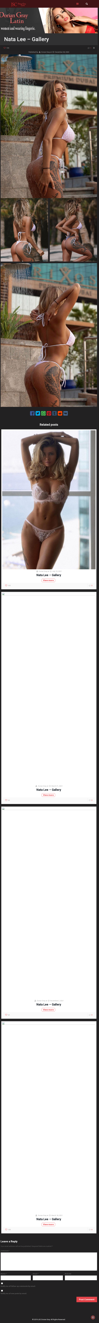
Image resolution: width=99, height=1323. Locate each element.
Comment (5, 1251)
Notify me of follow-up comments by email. (18, 1286)
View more (48, 580)
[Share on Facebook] (32, 413)
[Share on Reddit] (60, 413)
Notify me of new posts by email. (14, 1293)
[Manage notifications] (93, 1317)
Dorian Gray (45, 52)
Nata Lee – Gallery (48, 575)
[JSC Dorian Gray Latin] (18, 4)
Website (68, 1274)
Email (35, 1274)
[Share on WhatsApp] (43, 413)
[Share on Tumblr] (54, 413)
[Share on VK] (65, 413)
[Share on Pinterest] (49, 413)
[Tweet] (38, 413)
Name (4, 1274)
